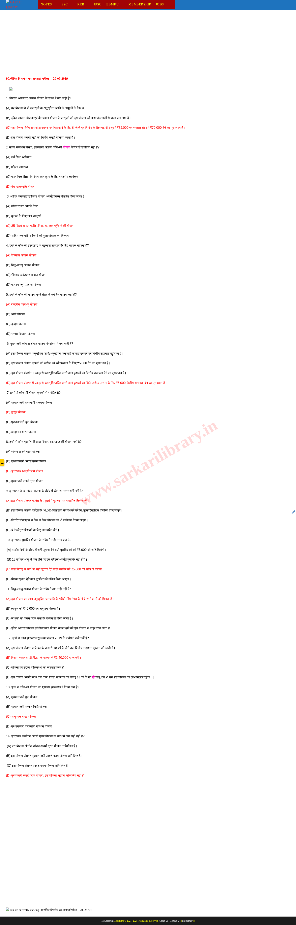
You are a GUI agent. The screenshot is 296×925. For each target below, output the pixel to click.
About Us (163, 920)
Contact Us (175, 920)
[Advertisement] (127, 46)
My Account (107, 920)
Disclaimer (187, 920)
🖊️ (293, 512)
